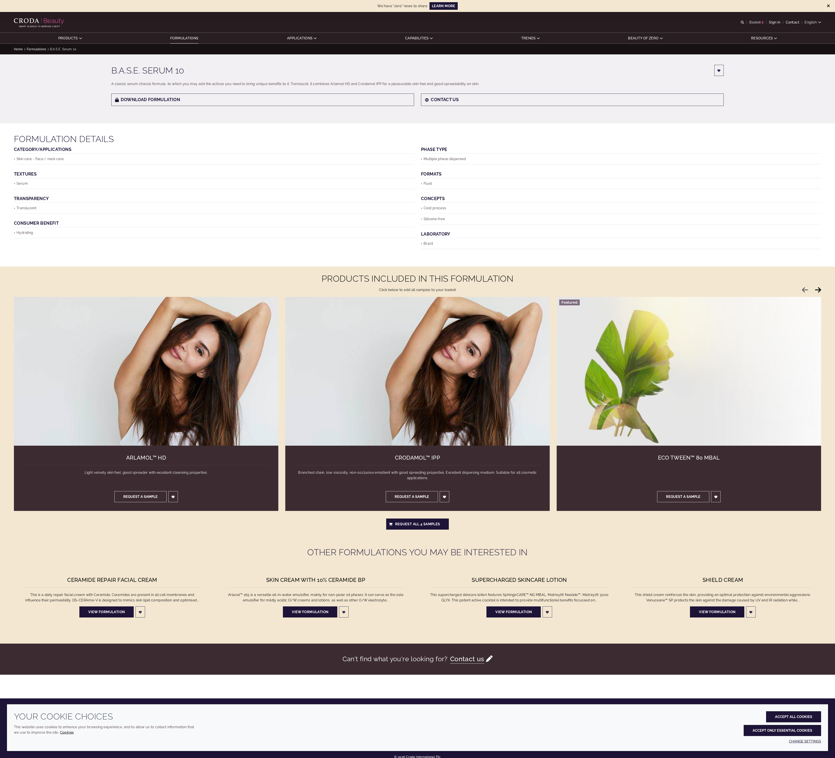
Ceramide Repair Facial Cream (112, 580)
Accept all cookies (793, 717)
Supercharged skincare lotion (519, 580)
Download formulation (150, 99)
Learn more (443, 6)
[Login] (719, 70)
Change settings (805, 741)
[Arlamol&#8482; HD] (146, 371)
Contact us (445, 99)
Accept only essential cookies (782, 730)
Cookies (67, 732)
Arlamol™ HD (146, 457)
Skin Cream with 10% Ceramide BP (315, 580)
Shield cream (723, 580)
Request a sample (140, 497)
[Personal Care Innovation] (39, 21)
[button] (70, 38)
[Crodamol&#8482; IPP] (417, 371)
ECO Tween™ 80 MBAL (689, 457)
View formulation (106, 612)
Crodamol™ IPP (417, 457)
